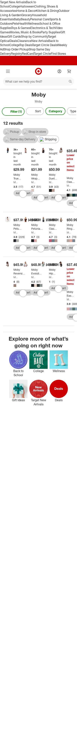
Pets (15, 23)
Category (55, 111)
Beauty (25, 19)
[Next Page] (73, 112)
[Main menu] (8, 71)
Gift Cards (14, 36)
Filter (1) (16, 111)
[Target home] (38, 71)
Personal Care (39, 19)
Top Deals (25, 45)
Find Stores (58, 53)
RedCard (28, 53)
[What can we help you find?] (38, 81)
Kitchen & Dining (47, 11)
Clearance (24, 41)
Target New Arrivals (13, 2)
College (14, 6)
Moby (15, 182)
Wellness (33, 23)
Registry (16, 53)
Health (22, 23)
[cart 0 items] (69, 71)
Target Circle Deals (44, 45)
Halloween (27, 6)
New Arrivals (39, 41)
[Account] (59, 71)
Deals (13, 41)
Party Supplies (50, 32)
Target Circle (42, 53)
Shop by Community (34, 36)
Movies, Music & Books (25, 32)
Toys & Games (20, 28)
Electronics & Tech (42, 28)
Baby (17, 19)
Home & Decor (26, 11)
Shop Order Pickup (16, 49)
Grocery (26, 15)
